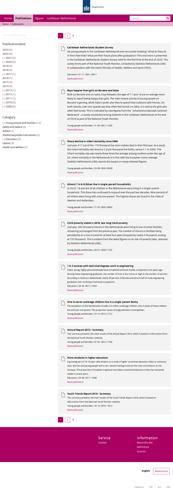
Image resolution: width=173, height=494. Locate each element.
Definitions (143, 447)
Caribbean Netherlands (61, 18)
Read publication (75, 78)
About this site (145, 442)
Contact (102, 442)
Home (8, 18)
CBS (151, 487)
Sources (141, 451)
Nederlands (161, 471)
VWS (168, 487)
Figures (39, 18)
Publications (23, 18)
